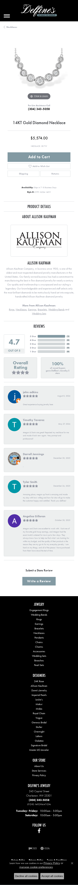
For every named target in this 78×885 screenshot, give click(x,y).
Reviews (39, 326)
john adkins (30, 392)
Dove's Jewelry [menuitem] (39, 690)
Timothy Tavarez (33, 420)
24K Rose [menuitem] (39, 681)
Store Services (39, 770)
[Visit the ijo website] (32, 848)
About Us (39, 766)
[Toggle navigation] (7, 15)
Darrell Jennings (33, 454)
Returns (55, 173)
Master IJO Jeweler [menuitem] (39, 750)
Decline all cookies (26, 876)
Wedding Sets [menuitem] (39, 656)
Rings (11, 309)
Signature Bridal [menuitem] (39, 745)
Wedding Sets (39, 313)
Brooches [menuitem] (39, 660)
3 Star (33, 343)
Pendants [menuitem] (39, 637)
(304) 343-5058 (39, 109)
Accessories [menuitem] (39, 651)
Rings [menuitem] (39, 619)
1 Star (33, 351)
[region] (39, 69)
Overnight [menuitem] (39, 731)
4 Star (33, 340)
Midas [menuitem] (39, 708)
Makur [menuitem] (39, 704)
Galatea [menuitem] (39, 740)
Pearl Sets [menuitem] (39, 665)
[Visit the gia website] (45, 848)
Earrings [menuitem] (39, 624)
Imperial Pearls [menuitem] (39, 695)
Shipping (23, 173)
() (68, 336)
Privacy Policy (39, 775)
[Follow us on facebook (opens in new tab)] (39, 831)
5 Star (33, 336)
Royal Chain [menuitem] (39, 713)
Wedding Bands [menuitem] (39, 614)
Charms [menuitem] (39, 646)
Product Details (39, 206)
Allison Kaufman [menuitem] (39, 685)
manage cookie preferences (36, 867)
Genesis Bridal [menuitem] (39, 722)
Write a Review (39, 581)
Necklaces (11, 27)
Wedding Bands (56, 309)
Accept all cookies (52, 876)
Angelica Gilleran (34, 516)
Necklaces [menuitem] (39, 633)
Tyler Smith (30, 482)
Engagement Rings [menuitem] (39, 610)
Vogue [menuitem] (39, 718)
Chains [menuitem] (39, 642)
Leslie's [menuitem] (39, 699)
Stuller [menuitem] (39, 727)
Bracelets (42, 309)
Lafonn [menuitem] (39, 736)
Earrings (32, 309)
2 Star (33, 347)
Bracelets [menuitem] (39, 628)
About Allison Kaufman (39, 216)
